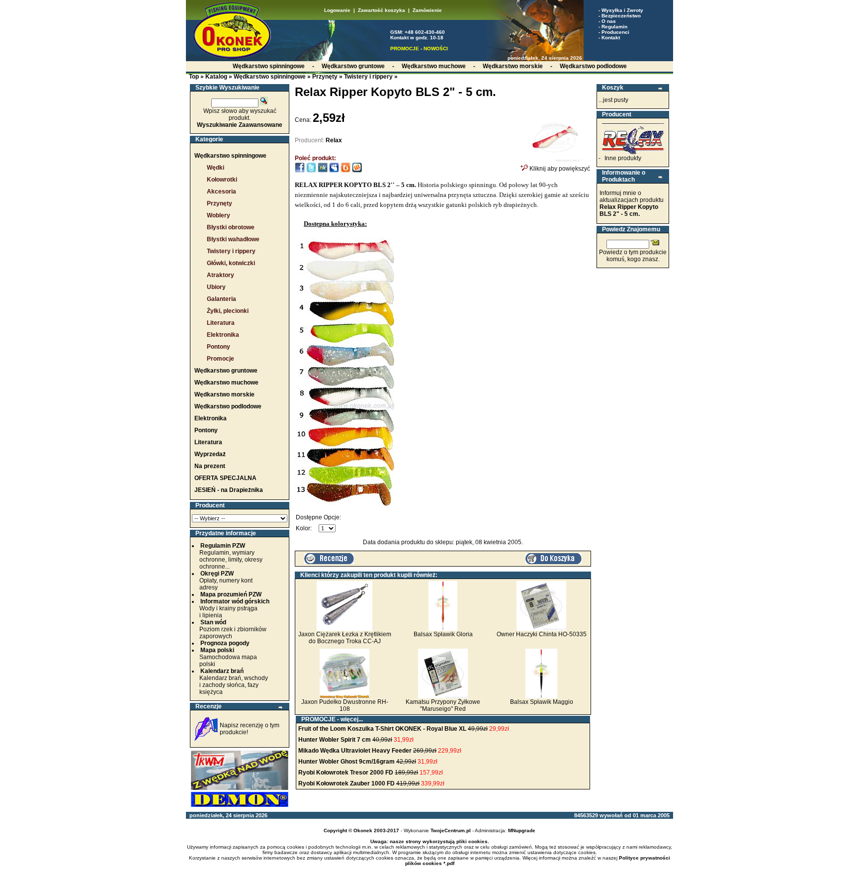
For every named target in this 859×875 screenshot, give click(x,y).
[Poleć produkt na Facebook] (300, 170)
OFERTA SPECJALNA (225, 478)
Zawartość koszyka (381, 10)
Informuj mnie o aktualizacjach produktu (632, 203)
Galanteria (221, 298)
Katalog (216, 76)
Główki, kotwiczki (231, 263)
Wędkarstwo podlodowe (227, 406)
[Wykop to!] (357, 170)
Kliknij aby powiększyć (559, 168)
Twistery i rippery (368, 76)
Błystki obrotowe (231, 227)
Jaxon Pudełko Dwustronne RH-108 (344, 705)
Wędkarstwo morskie (224, 394)
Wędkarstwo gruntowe (226, 370)
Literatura (221, 322)
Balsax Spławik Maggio (541, 701)
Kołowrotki (222, 179)
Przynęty (325, 76)
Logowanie (337, 10)
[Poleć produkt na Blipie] (345, 170)
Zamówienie (427, 10)
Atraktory (220, 275)
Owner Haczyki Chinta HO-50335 (542, 634)
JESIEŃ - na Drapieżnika (228, 489)
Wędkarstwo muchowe (226, 382)
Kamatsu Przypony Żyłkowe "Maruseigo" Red (443, 705)
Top (194, 76)
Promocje (220, 358)
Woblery (218, 215)
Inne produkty (622, 158)
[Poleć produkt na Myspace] (334, 170)
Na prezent (209, 466)
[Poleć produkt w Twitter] (311, 170)
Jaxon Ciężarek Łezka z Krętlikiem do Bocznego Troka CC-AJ (344, 638)
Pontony (218, 346)
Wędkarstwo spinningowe (270, 76)
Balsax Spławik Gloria (443, 634)
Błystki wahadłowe (233, 239)
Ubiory (216, 287)
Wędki (215, 167)
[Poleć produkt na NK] (323, 170)
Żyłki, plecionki (228, 310)
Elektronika (223, 334)
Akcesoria (221, 191)
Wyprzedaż (210, 454)
